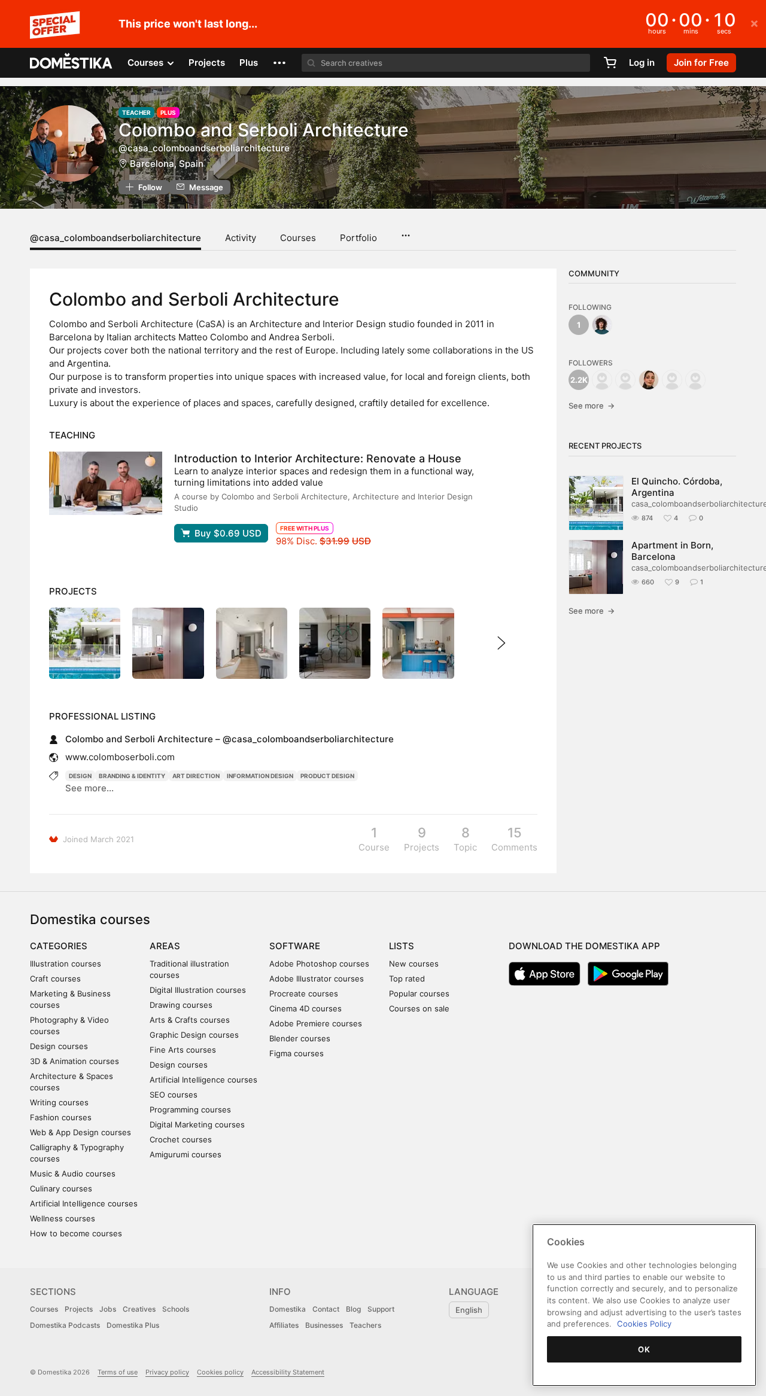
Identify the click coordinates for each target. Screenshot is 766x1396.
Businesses (324, 1325)
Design (80, 775)
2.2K (579, 380)
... (405, 231)
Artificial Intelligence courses (84, 1203)
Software (294, 946)
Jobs (107, 1308)
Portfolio (358, 237)
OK (644, 1349)
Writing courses (59, 1102)
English (468, 1310)
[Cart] (609, 63)
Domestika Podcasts (65, 1325)
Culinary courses (61, 1188)
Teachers (365, 1325)
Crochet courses (181, 1139)
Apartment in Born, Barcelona (672, 550)
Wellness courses (62, 1218)
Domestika (287, 1308)
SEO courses (173, 1094)
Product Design (327, 775)
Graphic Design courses (194, 1035)
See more (592, 405)
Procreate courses (303, 993)
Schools (175, 1308)
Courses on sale (419, 1008)
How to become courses (76, 1233)
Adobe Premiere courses (315, 1023)
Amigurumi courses (185, 1154)
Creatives (139, 1308)
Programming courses (190, 1109)
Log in (642, 62)
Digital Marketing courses (197, 1124)
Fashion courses (61, 1117)
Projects (207, 62)
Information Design (260, 775)
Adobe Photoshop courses (319, 963)
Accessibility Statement (287, 1372)
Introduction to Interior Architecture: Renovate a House (317, 458)
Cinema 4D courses (305, 1008)
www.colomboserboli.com (120, 757)
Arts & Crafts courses (190, 1020)
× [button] (754, 22)
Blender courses (299, 1038)
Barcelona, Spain (166, 163)
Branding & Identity (132, 775)
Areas (165, 946)
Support (380, 1308)
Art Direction (196, 775)
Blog (353, 1308)
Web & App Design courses (80, 1132)
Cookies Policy (644, 1323)
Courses (298, 237)
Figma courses (296, 1053)
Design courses (59, 1046)
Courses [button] (146, 62)
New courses (414, 963)
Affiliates (284, 1325)
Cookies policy (220, 1372)
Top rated (407, 978)
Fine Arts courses (183, 1049)
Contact (325, 1308)
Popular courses (419, 993)
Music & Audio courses (72, 1173)
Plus (248, 62)
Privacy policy (167, 1372)
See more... (89, 788)
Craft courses (55, 978)
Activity (240, 237)
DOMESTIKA (71, 63)
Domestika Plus (133, 1325)
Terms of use (118, 1372)
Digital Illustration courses (198, 990)
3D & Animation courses (74, 1061)
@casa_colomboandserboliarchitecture (115, 237)
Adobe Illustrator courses (316, 978)
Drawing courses (181, 1005)
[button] (279, 63)
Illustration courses (65, 963)
